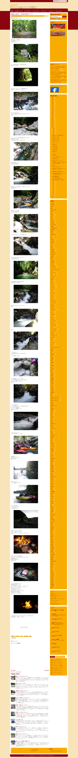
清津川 (52, 468)
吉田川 (52, 380)
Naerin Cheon (53, 234)
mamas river (53, 224)
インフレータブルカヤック (56, 269)
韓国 (52, 372)
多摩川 (52, 489)
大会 (52, 499)
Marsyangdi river (54, 228)
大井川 (52, 498)
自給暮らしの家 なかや (55, 603)
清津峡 (52, 466)
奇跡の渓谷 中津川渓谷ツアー (22, 14)
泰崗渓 (52, 493)
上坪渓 (52, 451)
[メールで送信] (11, 637)
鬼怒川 (52, 377)
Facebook (53, 18)
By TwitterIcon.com (33, 750)
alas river (52, 203)
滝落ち (52, 508)
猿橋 (52, 355)
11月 (53, 130)
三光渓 (52, 426)
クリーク (52, 286)
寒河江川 (52, 368)
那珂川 (52, 536)
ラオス (52, 339)
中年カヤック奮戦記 (55, 639)
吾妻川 (52, 410)
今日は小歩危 (55, 149)
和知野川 (52, 584)
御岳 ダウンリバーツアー (56, 660)
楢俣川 (52, 539)
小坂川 (52, 445)
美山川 (52, 562)
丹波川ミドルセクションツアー (21, 690)
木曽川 (52, 576)
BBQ (52, 208)
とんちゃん (54, 153)
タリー (52, 312)
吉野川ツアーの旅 (56, 137)
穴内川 (52, 402)
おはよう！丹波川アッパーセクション (22, 697)
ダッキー (52, 310)
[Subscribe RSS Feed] (62, 18)
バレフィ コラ (53, 325)
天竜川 (52, 526)
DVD (52, 216)
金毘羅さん (53, 392)
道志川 (52, 534)
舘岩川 (52, 375)
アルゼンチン (53, 266)
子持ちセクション (54, 435)
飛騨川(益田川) (53, 561)
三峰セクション (54, 428)
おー (52, 274)
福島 (30, 636)
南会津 (52, 541)
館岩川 (52, 373)
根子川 (52, 421)
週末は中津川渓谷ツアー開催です (58, 179)
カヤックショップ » (59, 11)
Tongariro (52, 251)
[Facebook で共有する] (15, 637)
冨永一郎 (52, 564)
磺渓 (52, 587)
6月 (53, 185)
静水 (52, 473)
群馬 (52, 393)
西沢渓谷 (52, 471)
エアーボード (53, 272)
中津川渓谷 (26, 636)
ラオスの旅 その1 (19, 719)
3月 (53, 191)
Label (62, 656)
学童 (52, 367)
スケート (52, 299)
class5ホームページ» (19, 11)
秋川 (52, 440)
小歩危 (52, 448)
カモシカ (53, 648)
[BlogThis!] (12, 637)
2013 (53, 121)
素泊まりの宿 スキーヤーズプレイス (58, 598)
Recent (52, 656)
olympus (52, 239)
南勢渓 (52, 546)
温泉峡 (52, 362)
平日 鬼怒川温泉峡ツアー (57, 178)
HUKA (52, 219)
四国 (52, 431)
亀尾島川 (52, 378)
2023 (53, 103)
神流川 (52, 461)
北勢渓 (52, 572)
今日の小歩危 (55, 147)
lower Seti (53, 223)
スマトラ (52, 304)
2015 (53, 117)
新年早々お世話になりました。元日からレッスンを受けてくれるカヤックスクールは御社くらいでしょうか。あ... (58, 80)
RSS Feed (64, 18)
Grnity (52, 218)
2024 (53, 101)
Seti (52, 244)
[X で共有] (14, 637)
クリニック (53, 287)
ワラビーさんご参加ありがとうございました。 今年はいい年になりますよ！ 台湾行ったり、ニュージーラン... (58, 77)
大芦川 (52, 496)
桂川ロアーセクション (55, 398)
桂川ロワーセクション (55, 400)
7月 (53, 183)
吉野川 (52, 382)
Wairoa (52, 257)
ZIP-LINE (52, 262)
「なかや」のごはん (55, 631)
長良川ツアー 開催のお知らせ (58, 135)
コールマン (53, 292)
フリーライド (53, 330)
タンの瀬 (52, 314)
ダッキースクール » (36, 11)
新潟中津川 (53, 458)
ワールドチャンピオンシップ (56, 347)
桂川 (52, 395)
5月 (53, 187)
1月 (53, 194)
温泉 (52, 360)
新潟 (52, 456)
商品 (52, 441)
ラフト (52, 340)
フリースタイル (54, 329)
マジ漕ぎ (52, 334)
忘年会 (52, 571)
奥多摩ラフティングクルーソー (57, 622)
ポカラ (52, 332)
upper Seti (53, 254)
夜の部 (52, 577)
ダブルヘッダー (55, 142)
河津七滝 (52, 365)
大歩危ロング (55, 144)
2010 (53, 126)
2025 (53, 99)
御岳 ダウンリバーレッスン (58, 160)
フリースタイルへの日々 (56, 651)
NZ (51, 236)
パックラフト (53, 324)
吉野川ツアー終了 (56, 140)
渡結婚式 (53, 636)
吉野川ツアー (55, 151)
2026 (53, 98)
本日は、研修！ (54, 644)
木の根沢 (52, 574)
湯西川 (52, 529)
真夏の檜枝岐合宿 (56, 176)
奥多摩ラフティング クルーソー (57, 595)
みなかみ (52, 337)
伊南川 (52, 350)
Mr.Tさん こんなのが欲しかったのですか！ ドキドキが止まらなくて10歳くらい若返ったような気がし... (58, 67)
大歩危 (52, 503)
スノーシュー (53, 302)
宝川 (52, 569)
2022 (53, 105)
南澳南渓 (52, 547)
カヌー (52, 282)
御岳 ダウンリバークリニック (21, 733)
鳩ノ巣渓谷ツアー (56, 158)
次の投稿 (13, 670)
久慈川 (52, 383)
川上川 (52, 481)
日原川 (54, 165)
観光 (52, 370)
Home (12, 11)
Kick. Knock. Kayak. (55, 627)
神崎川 (52, 460)
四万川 (52, 433)
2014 (53, 119)
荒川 (52, 415)
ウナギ (52, 271)
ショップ (52, 294)
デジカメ (52, 319)
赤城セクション (54, 476)
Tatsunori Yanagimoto (54, 86)
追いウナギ (53, 521)
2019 (53, 110)
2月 (53, 192)
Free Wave (54, 613)
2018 (53, 112)
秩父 (52, 513)
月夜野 (52, 403)
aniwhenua (53, 204)
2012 (53, 123)
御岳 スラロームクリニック (21, 726)
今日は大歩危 (55, 146)
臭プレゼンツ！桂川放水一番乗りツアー (23, 741)
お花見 (52, 279)
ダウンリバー (53, 309)
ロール (52, 345)
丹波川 (52, 509)
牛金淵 (52, 387)
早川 (52, 488)
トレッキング (53, 320)
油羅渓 (52, 581)
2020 (53, 108)
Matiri (52, 231)
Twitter (59, 18)
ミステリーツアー (54, 335)
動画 (52, 531)
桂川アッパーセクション (55, 397)
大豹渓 (52, 501)
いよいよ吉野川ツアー (56, 156)
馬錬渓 (52, 551)
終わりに (53, 632)
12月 (53, 128)
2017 (53, 114)
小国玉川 (52, 443)
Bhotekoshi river (54, 209)
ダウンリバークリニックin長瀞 (56, 665)
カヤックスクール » (28, 11)
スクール (52, 297)
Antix (52, 206)
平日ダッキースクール (56, 166)
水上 (52, 463)
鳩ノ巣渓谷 (53, 554)
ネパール (52, 322)
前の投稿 (46, 670)
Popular (57, 656)
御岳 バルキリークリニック (21, 683)
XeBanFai (53, 261)
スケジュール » (51, 11)
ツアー (22, 636)
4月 (53, 189)
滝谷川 (52, 506)
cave (52, 213)
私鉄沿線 (52, 436)
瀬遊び (52, 465)
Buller (52, 211)
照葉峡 (52, 450)
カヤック (17, 636)
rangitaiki (52, 241)
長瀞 (52, 516)
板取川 (52, 556)
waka (52, 259)
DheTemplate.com (32, 755)
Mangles (52, 226)
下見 (52, 363)
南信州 (52, 544)
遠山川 (52, 357)
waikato (52, 256)
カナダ (52, 281)
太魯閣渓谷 (53, 491)
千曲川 (52, 479)
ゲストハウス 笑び (54, 600)
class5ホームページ (54, 593)
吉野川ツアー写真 (56, 138)
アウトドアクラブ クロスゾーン (57, 618)
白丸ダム (52, 552)
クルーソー (53, 289)
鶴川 (52, 524)
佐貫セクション (54, 423)
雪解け (52, 478)
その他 (52, 307)
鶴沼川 (52, 523)
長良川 (52, 518)
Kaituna (52, 221)
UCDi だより (54, 643)
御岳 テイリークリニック (56, 659)
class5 (14, 5)
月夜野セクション (54, 405)
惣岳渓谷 (52, 486)
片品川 (52, 567)
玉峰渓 (52, 388)
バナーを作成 (59, 86)
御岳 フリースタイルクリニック (22, 676)
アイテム (52, 264)
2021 (53, 107)
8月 (53, 182)
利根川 (52, 582)
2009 (53, 196)
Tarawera (52, 249)
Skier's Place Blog (55, 647)
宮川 (52, 385)
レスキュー (53, 342)
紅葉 (52, 413)
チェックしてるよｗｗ (55, 70)
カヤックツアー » (44, 11)
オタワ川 (52, 277)
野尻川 (52, 579)
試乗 (52, 438)
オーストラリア (54, 276)
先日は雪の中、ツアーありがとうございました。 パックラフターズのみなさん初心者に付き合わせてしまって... (58, 73)
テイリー (52, 317)
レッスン (52, 344)
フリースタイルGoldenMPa (57, 635)
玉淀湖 (52, 390)
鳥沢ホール (53, 519)
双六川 (52, 484)
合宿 (52, 420)
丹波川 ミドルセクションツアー (22, 712)
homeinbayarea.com (50, 755)
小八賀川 (52, 446)
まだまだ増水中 (54, 619)
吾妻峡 (52, 408)
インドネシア (53, 267)
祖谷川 (52, 483)
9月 (53, 133)
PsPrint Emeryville (43, 755)
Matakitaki (53, 229)
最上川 (52, 425)
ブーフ (52, 327)
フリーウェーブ (54, 602)
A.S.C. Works (54, 597)
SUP (52, 246)
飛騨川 (52, 559)
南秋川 (52, 542)
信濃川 (52, 455)
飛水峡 (52, 557)
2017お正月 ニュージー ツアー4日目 (58, 640)
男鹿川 (52, 511)
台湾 (52, 494)
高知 (52, 418)
